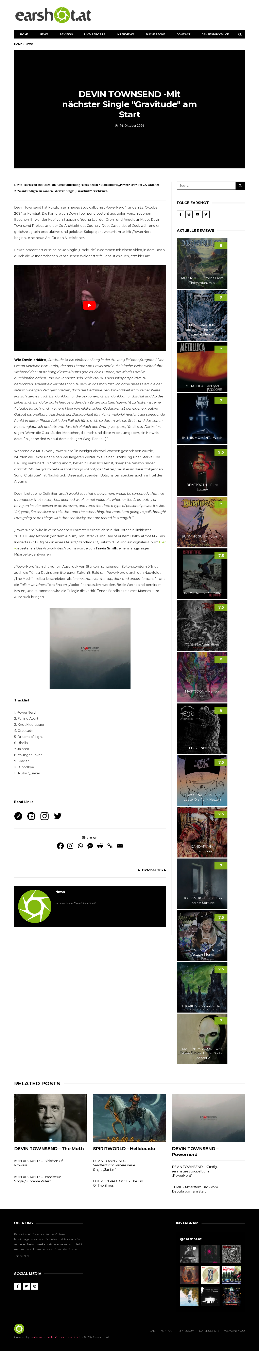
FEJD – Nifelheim (202, 748)
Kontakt (166, 1330)
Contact (183, 34)
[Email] (119, 845)
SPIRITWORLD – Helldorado (124, 1148)
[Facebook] (60, 845)
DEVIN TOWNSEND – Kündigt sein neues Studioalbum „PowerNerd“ (195, 1171)
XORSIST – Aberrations (202, 644)
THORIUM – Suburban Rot (202, 1006)
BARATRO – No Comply (202, 593)
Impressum (186, 1330)
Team (152, 1330)
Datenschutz (209, 1330)
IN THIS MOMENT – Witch (202, 438)
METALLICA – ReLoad (202, 386)
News (44, 34)
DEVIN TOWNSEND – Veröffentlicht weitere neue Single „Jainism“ (114, 1165)
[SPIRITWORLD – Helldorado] (129, 1118)
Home (24, 34)
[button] (189, 1254)
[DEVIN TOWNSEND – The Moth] (50, 1118)
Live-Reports (94, 34)
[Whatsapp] (80, 845)
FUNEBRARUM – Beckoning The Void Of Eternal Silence (202, 329)
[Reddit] (100, 845)
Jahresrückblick (215, 34)
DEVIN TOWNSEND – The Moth (49, 1148)
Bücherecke (155, 34)
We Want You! (234, 1330)
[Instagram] (70, 845)
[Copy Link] (110, 845)
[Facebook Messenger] (90, 845)
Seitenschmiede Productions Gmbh (56, 1337)
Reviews (66, 34)
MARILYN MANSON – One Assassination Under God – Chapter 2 (202, 1053)
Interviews (126, 34)
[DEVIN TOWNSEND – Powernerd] (208, 1118)
